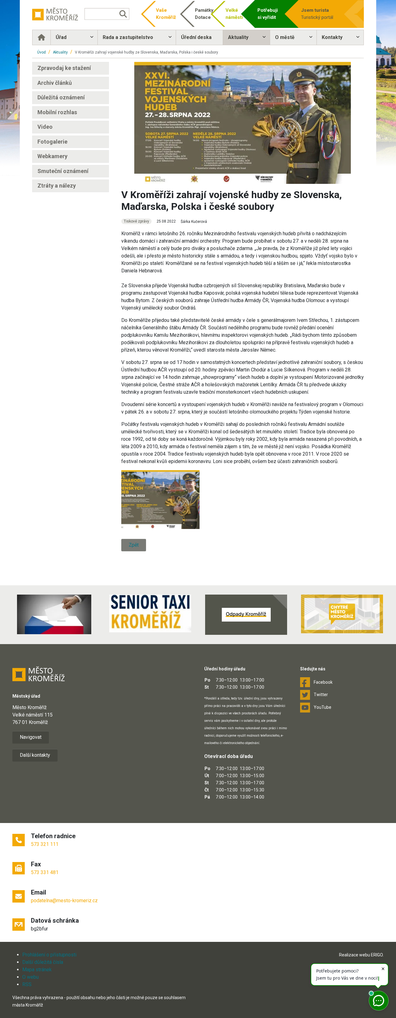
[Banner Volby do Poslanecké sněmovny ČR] (54, 614)
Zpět (134, 545)
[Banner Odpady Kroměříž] (246, 615)
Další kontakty (35, 755)
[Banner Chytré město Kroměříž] (342, 614)
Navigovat (30, 737)
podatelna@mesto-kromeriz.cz (64, 900)
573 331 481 (44, 872)
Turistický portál (317, 13)
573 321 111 (44, 844)
